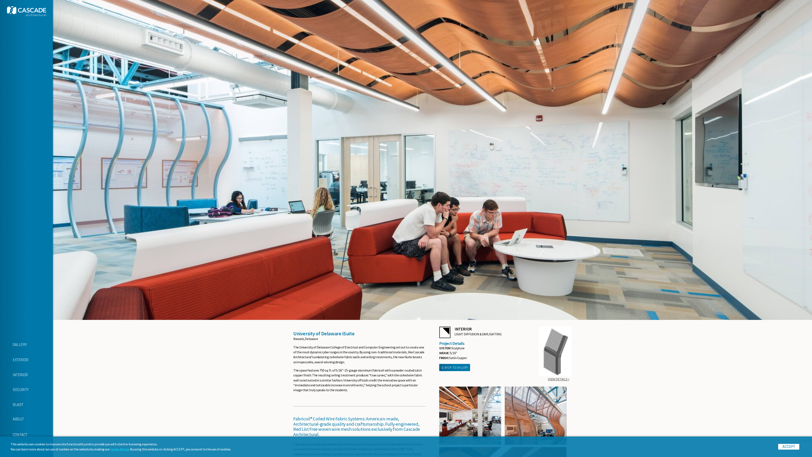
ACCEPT (788, 446)
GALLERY (20, 344)
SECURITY (21, 389)
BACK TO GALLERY (456, 367)
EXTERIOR (20, 360)
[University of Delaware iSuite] (470, 416)
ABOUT (18, 419)
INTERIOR (20, 375)
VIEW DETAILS (557, 379)
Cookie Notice (119, 449)
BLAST (18, 404)
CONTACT (20, 435)
